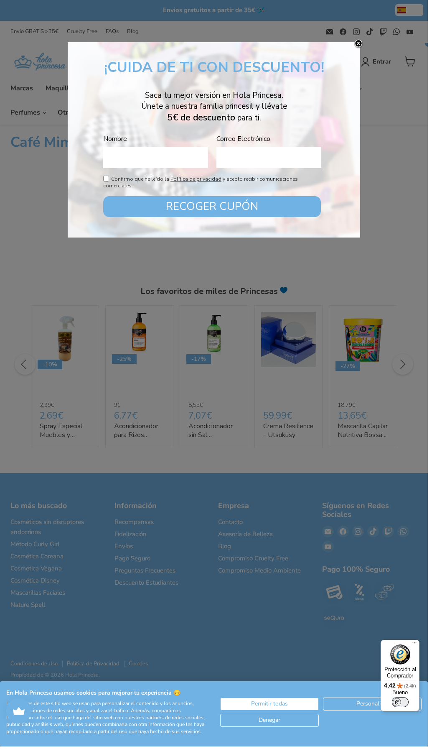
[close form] (358, 44)
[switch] (400, 702)
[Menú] (414, 645)
